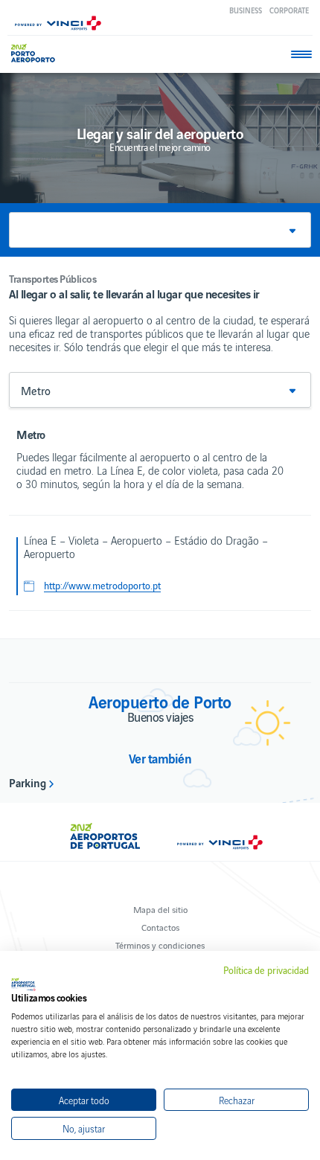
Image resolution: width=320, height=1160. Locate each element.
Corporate (289, 10)
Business (245, 10)
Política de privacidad (266, 970)
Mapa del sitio (160, 909)
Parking (27, 782)
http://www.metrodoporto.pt (102, 586)
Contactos (160, 926)
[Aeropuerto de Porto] (36, 53)
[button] (160, 230)
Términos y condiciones (160, 944)
